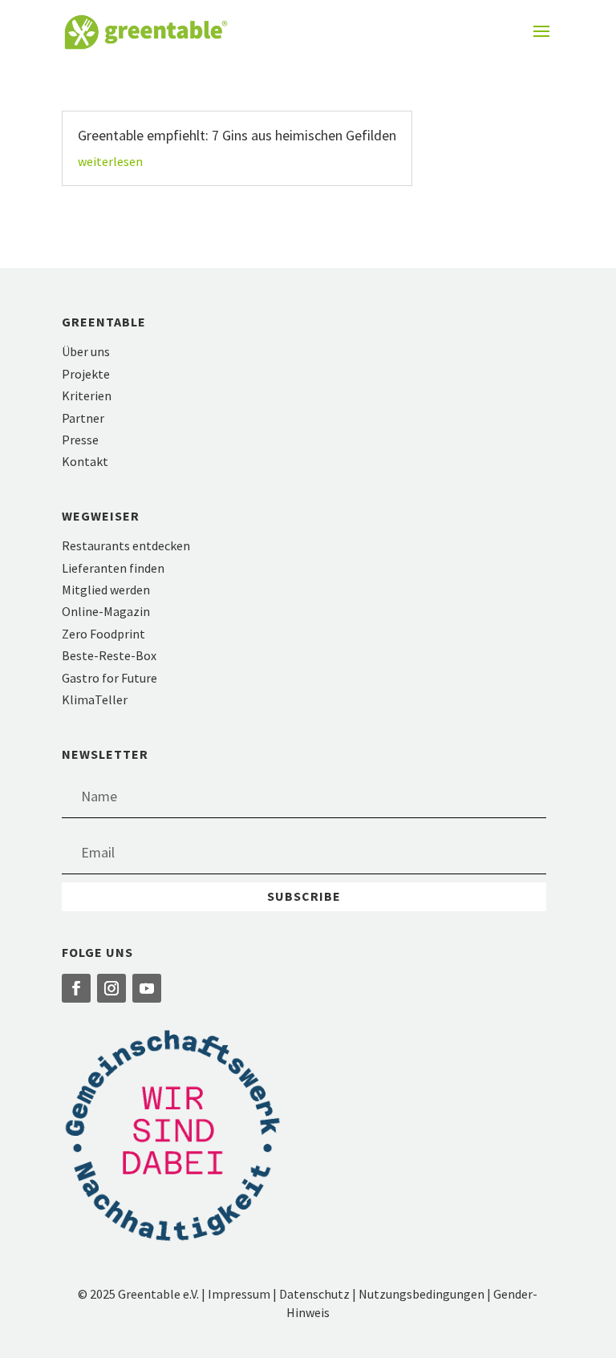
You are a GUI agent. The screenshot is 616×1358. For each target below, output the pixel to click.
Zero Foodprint (103, 634)
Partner (83, 418)
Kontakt (85, 461)
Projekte (86, 374)
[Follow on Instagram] (111, 988)
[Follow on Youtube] (146, 988)
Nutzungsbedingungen (421, 1294)
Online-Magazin (106, 611)
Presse (80, 440)
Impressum (239, 1294)
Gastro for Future (109, 678)
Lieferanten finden (113, 568)
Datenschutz (314, 1294)
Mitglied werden (106, 590)
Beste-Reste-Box (109, 655)
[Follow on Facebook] (76, 988)
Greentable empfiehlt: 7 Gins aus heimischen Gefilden (237, 135)
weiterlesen (110, 161)
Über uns (86, 351)
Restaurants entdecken (126, 545)
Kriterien (86, 395)
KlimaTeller (95, 699)
